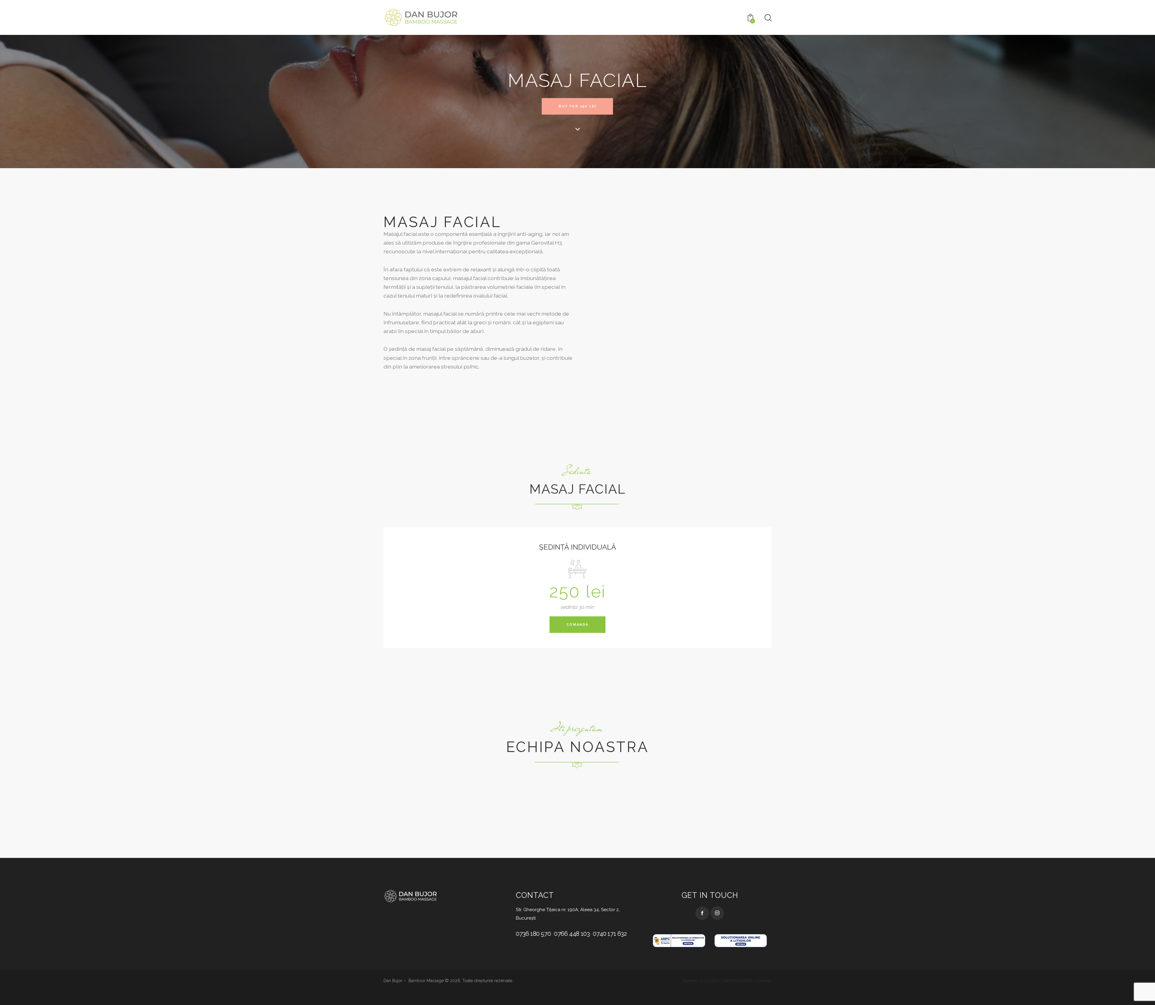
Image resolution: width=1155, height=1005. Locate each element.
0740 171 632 (610, 933)
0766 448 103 (572, 933)
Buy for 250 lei (577, 106)
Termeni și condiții (700, 980)
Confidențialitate (736, 980)
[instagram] (717, 913)
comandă (577, 625)
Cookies (764, 980)
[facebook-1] (702, 913)
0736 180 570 (533, 933)
